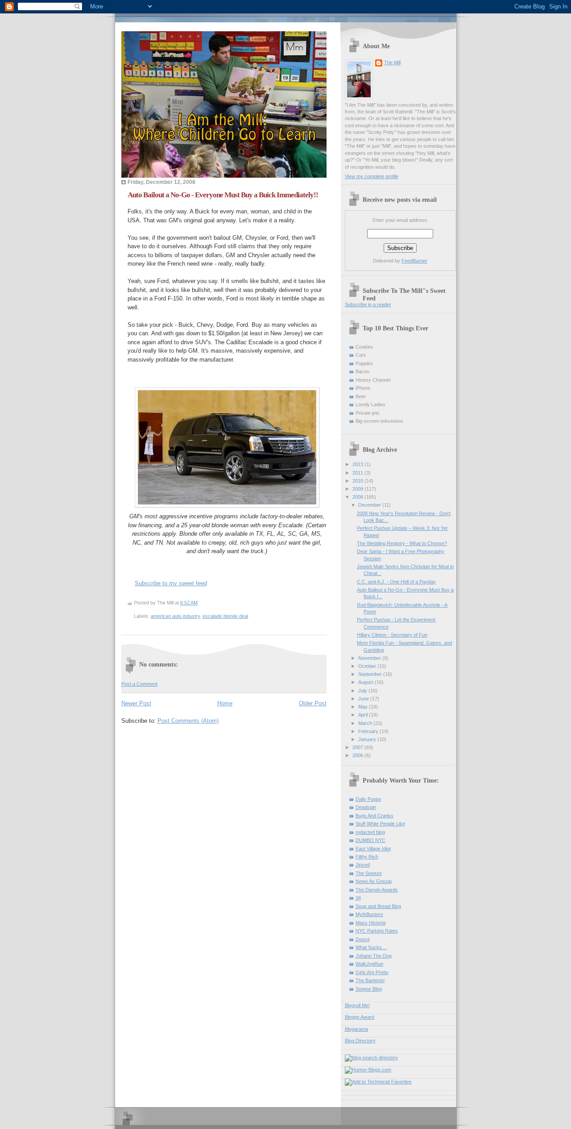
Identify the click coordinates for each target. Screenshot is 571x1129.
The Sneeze (369, 873)
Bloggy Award (359, 1017)
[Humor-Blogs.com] (368, 1069)
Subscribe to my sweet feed (171, 583)
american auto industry (175, 616)
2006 (358, 755)
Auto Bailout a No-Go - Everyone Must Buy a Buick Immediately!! (223, 195)
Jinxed (363, 864)
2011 (358, 472)
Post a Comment (139, 684)
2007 (358, 747)
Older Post (313, 703)
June (364, 698)
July (363, 690)
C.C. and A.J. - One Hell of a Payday (396, 581)
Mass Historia (370, 922)
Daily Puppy (368, 799)
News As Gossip (374, 881)
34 (358, 897)
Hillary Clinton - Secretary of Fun (392, 634)
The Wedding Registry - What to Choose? (402, 543)
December (370, 505)
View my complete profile (371, 176)
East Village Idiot (373, 848)
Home (224, 703)
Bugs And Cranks (374, 815)
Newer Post (136, 703)
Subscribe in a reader (368, 304)
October (367, 666)
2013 (358, 464)
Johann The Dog (374, 955)
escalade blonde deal (225, 616)
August (366, 682)
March (365, 723)
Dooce (363, 939)
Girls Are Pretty (372, 972)
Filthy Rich (367, 856)
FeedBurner (414, 260)
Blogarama (356, 1029)
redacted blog (370, 832)
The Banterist (370, 980)
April (363, 714)
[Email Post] (199, 602)
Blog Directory (360, 1040)
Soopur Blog (369, 989)
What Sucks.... (371, 947)
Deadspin (366, 807)
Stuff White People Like (380, 823)
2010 (358, 480)
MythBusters (369, 914)
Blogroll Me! (357, 1005)
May (363, 706)
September (370, 674)
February (369, 731)
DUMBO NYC (370, 840)
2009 (358, 489)
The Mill (392, 62)
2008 (358, 497)
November (370, 658)
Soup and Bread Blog (378, 906)
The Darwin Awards (377, 889)
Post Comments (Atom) (188, 720)
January (367, 739)
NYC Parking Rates (377, 930)
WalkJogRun (369, 964)
